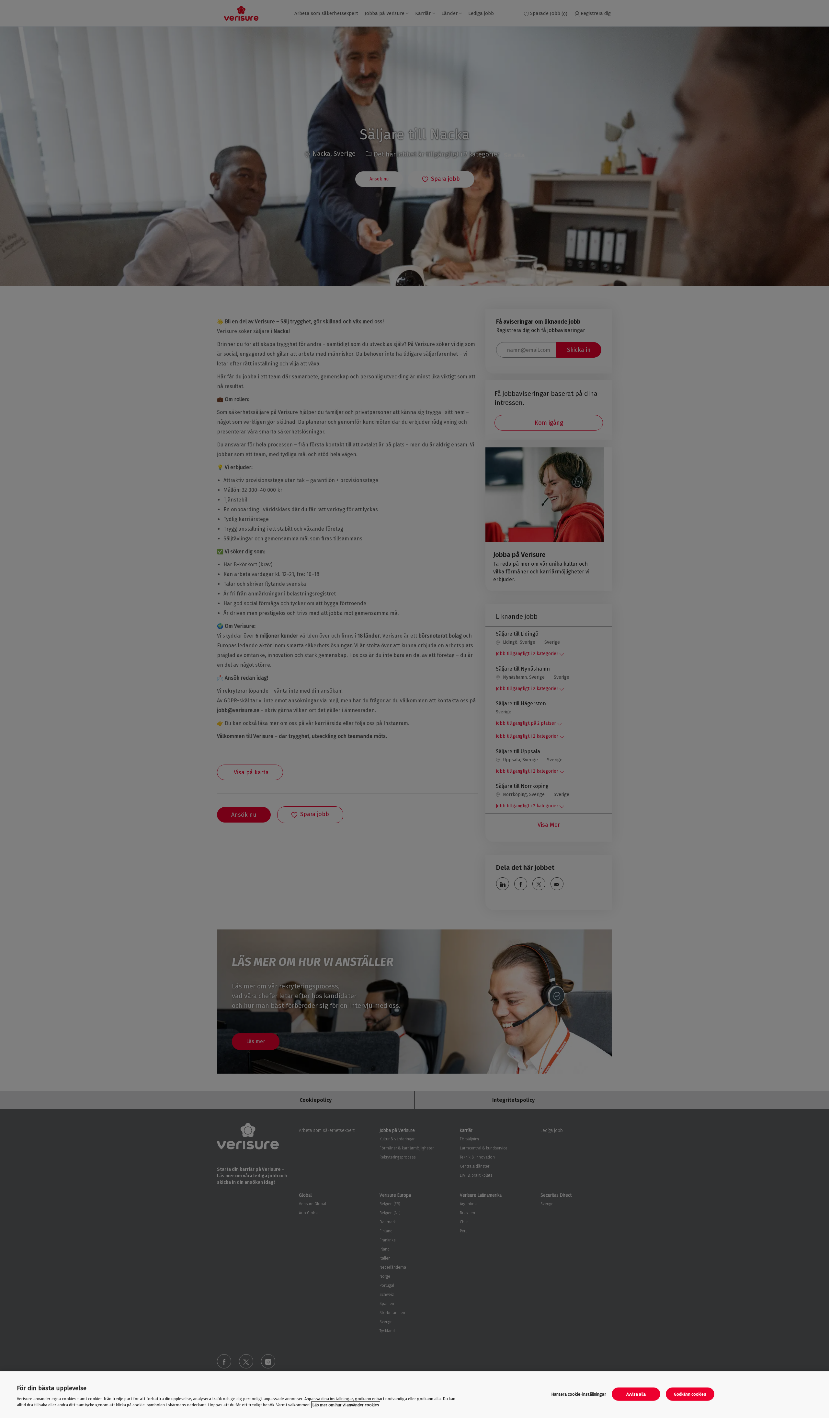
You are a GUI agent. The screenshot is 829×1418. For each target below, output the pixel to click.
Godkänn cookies (690, 1394)
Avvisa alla (636, 1394)
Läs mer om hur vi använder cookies (345, 1404)
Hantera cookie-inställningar (578, 1394)
